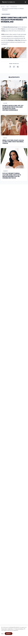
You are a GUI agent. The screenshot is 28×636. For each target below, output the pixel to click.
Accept (8, 633)
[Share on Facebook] (10, 66)
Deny (2, 633)
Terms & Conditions (19, 628)
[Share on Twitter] (14, 66)
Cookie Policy (10, 628)
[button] (14, 52)
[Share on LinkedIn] (17, 66)
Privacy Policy (4, 628)
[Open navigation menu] (25, 2)
